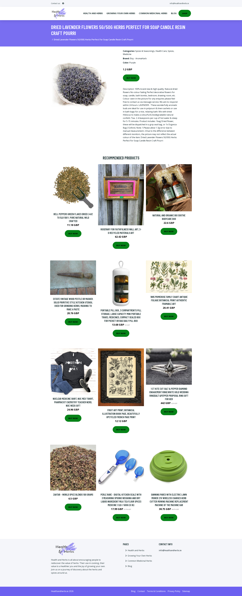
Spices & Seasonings (145, 51)
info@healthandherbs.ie (179, 3)
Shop (184, 13)
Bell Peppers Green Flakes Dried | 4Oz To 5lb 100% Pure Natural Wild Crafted (73, 217)
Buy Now (131, 78)
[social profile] (63, 3)
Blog (174, 13)
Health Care (161, 51)
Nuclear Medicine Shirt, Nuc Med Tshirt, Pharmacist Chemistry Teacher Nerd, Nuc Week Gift (73, 402)
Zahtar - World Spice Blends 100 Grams (73, 494)
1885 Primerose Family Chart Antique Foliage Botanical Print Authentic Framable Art (169, 300)
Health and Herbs (93, 13)
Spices (171, 51)
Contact (141, 591)
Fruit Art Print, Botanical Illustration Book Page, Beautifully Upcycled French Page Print (121, 414)
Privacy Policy (174, 591)
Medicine (127, 54)
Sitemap (186, 591)
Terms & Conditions (156, 591)
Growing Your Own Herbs (121, 13)
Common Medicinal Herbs (153, 13)
